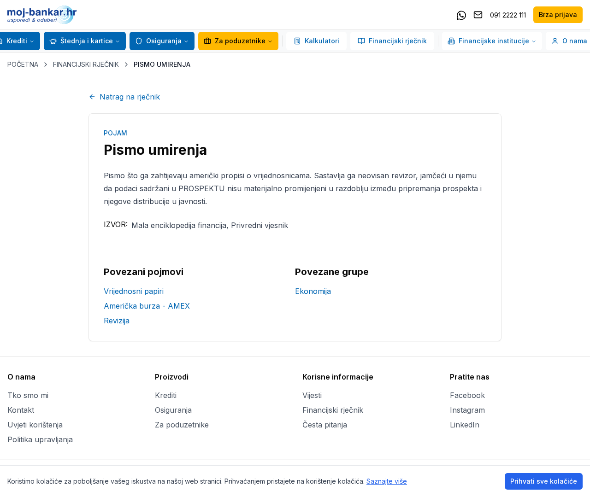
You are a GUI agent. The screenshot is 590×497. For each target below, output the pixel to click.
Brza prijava (558, 14)
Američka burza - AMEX (147, 305)
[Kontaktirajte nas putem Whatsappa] (461, 14)
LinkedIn (464, 424)
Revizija (117, 320)
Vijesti (312, 395)
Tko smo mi (27, 395)
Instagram (467, 410)
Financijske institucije (494, 41)
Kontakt (20, 410)
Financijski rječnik (398, 41)
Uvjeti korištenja (35, 424)
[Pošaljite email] (478, 14)
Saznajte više (386, 481)
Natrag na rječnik (130, 96)
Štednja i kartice (86, 41)
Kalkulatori (322, 41)
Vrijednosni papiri (134, 291)
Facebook (467, 395)
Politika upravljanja (40, 439)
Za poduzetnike (240, 41)
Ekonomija (313, 291)
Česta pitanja (324, 424)
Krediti (166, 395)
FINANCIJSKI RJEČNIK (86, 64)
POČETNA (22, 64)
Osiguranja (164, 41)
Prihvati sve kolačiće (543, 481)
